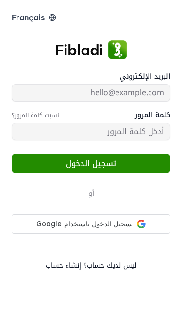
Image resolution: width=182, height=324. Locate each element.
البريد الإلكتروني (145, 76)
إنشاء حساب (63, 265)
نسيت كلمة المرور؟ (35, 115)
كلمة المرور (152, 115)
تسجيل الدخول (91, 163)
